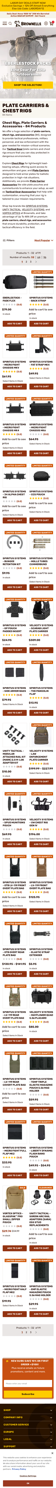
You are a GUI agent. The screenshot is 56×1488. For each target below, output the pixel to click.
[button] (4, 23)
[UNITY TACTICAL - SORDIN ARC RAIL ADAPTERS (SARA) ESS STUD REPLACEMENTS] (41, 1198)
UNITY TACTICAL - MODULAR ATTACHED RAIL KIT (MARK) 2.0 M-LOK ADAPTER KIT (14, 756)
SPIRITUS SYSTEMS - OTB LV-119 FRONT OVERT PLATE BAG (14, 885)
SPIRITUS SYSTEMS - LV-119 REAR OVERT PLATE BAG (14, 1015)
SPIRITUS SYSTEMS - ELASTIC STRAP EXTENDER (41, 952)
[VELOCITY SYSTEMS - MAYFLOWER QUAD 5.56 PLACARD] (41, 996)
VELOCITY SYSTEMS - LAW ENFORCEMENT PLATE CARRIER (41, 755)
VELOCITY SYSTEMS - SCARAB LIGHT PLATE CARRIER (41, 628)
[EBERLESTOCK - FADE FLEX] (15, 282)
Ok (28, 1483)
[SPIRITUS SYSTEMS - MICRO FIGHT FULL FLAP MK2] (15, 1132)
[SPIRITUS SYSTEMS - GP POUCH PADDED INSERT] (15, 609)
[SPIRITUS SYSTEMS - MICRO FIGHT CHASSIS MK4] (15, 409)
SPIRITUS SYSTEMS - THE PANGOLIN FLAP (41, 691)
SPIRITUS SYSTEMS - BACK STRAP (41, 299)
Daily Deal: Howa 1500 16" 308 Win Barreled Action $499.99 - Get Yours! (28, 15)
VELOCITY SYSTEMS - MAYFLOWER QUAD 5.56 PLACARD (41, 1015)
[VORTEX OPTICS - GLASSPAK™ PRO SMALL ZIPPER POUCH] (15, 1198)
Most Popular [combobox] (42, 240)
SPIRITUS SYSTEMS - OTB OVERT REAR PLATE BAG (14, 952)
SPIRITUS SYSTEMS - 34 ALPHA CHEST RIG (14, 494)
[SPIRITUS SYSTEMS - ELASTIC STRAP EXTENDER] (41, 933)
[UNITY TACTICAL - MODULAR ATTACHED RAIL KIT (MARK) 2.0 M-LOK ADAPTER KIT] (15, 735)
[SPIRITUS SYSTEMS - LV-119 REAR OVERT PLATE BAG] (15, 996)
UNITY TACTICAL (11, 209)
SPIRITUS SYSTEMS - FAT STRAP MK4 (41, 363)
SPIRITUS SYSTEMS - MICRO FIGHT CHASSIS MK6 (41, 427)
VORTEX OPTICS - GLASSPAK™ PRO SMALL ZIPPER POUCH (13, 1218)
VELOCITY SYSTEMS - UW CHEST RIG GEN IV (41, 822)
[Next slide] (52, 63)
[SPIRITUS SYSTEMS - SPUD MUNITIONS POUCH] (15, 804)
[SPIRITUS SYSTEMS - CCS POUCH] (41, 476)
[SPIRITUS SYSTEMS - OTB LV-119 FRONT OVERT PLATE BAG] (15, 866)
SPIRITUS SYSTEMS (36, 206)
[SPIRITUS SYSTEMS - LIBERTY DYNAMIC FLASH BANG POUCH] (41, 1132)
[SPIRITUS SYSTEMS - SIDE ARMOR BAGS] (15, 672)
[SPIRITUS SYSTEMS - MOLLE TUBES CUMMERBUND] (41, 543)
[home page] (28, 24)
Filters (10, 240)
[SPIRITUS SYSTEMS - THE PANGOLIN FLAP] (41, 672)
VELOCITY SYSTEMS (33, 209)
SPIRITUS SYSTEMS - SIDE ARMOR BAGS (14, 689)
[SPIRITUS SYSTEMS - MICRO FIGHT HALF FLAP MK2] (15, 1270)
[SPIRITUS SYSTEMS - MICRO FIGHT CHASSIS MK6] (41, 409)
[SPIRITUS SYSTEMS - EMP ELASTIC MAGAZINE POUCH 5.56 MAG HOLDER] (41, 1270)
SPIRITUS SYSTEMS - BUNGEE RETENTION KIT (14, 561)
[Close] (52, 1453)
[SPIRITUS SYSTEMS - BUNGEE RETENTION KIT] (15, 543)
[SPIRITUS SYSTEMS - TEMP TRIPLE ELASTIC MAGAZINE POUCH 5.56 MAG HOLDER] (41, 1063)
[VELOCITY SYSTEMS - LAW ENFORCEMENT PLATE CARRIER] (41, 735)
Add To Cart (14, 323)
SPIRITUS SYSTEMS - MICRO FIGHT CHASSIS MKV (14, 364)
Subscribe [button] (28, 1394)
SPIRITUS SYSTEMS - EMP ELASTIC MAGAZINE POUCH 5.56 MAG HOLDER (41, 1291)
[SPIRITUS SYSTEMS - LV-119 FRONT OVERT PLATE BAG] (41, 866)
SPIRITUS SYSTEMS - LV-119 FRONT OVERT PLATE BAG (41, 885)
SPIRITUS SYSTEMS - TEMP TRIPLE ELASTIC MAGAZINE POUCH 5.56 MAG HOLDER (41, 1085)
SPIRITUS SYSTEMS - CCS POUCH (41, 493)
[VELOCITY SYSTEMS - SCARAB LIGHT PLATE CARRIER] (41, 609)
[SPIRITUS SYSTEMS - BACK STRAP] (41, 282)
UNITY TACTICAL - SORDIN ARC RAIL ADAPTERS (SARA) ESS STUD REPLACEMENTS (40, 1219)
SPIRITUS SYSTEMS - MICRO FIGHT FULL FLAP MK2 (14, 1150)
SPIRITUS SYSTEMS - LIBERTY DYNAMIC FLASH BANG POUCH (41, 1152)
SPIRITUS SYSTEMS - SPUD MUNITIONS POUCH (14, 822)
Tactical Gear (14, 149)
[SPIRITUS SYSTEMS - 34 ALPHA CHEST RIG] (15, 476)
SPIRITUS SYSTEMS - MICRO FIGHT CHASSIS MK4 (14, 427)
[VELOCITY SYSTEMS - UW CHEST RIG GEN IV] (41, 804)
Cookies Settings (28, 1476)
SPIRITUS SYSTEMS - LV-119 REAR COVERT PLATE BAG (14, 1082)
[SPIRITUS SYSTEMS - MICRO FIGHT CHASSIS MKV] (15, 346)
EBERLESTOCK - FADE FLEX (12, 299)
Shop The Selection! (28, 85)
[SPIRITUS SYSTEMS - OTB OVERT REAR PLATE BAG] (15, 933)
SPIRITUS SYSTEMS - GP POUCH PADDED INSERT (14, 628)
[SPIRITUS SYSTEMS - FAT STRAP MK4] (41, 346)
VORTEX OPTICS (11, 213)
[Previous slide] (4, 63)
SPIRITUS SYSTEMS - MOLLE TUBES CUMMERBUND (41, 561)
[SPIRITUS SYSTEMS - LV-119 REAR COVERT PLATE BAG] (15, 1063)
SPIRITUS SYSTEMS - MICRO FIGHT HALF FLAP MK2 (15, 1289)
